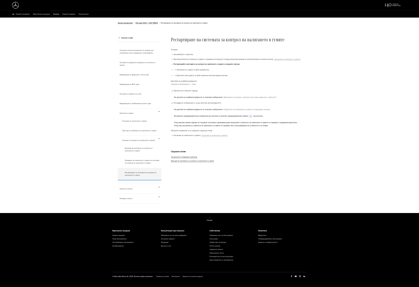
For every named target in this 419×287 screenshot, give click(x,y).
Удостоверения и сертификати (221, 260)
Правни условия (162, 276)
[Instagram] (300, 276)
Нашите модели (118, 235)
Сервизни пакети (216, 249)
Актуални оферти (168, 239)
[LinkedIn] (304, 276)
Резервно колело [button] (126, 198)
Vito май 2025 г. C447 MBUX (146, 23)
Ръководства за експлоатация (221, 256)
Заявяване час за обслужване (221, 235)
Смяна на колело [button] (126, 189)
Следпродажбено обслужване (270, 239)
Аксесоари (214, 239)
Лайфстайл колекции (218, 242)
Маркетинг (262, 235)
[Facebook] (291, 276)
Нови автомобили (119, 239)
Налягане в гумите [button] (126, 113)
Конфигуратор (118, 246)
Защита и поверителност (268, 242)
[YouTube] (295, 276)
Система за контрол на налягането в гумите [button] (138, 140)
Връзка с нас (166, 246)
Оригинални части (217, 253)
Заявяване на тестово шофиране (173, 235)
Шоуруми (164, 242)
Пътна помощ (215, 246)
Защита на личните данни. (192, 276)
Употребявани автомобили (122, 242)
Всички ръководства (125, 23)
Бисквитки (176, 276)
